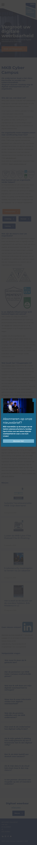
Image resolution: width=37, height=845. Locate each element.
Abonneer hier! (18, 441)
